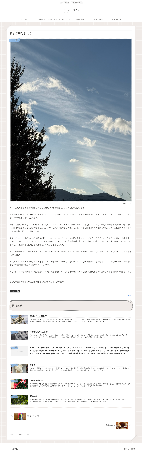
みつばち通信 (15, 291)
